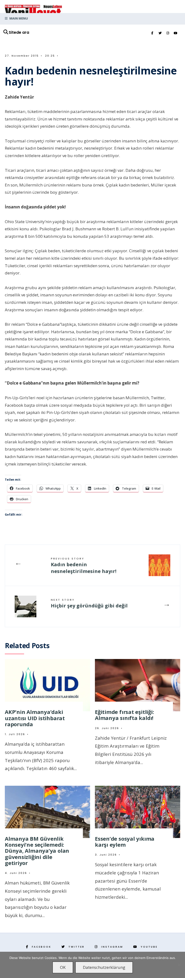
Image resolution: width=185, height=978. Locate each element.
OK (63, 967)
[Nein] (179, 964)
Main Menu (18, 18)
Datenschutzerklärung (104, 967)
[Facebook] (152, 33)
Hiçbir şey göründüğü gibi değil (89, 603)
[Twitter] (160, 33)
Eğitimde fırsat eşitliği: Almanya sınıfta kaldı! (124, 714)
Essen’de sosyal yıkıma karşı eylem (124, 841)
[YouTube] (175, 33)
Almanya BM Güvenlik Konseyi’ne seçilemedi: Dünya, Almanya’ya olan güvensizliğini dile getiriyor (37, 850)
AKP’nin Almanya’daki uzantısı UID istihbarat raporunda (35, 718)
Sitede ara (19, 32)
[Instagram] (168, 33)
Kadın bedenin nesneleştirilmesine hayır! (83, 565)
